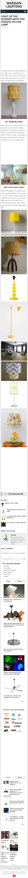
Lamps (7, 27)
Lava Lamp (6, 566)
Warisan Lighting (14, 4)
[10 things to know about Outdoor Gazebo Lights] (14, 847)
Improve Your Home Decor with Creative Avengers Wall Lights (17, 810)
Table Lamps (7, 574)
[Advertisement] (18, 38)
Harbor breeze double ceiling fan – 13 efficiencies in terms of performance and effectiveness (14, 625)
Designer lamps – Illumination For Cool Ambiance (15, 783)
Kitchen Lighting (7, 572)
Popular (8, 581)
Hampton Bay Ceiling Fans (10, 570)
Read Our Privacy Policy (20, 873)
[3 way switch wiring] (5, 835)
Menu (3, 11)
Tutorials (6, 576)
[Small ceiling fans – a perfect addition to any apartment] (5, 847)
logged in (11, 553)
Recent (20, 581)
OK (14, 875)
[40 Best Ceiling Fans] (14, 835)
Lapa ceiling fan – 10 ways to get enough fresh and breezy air (17, 818)
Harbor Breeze (7, 568)
